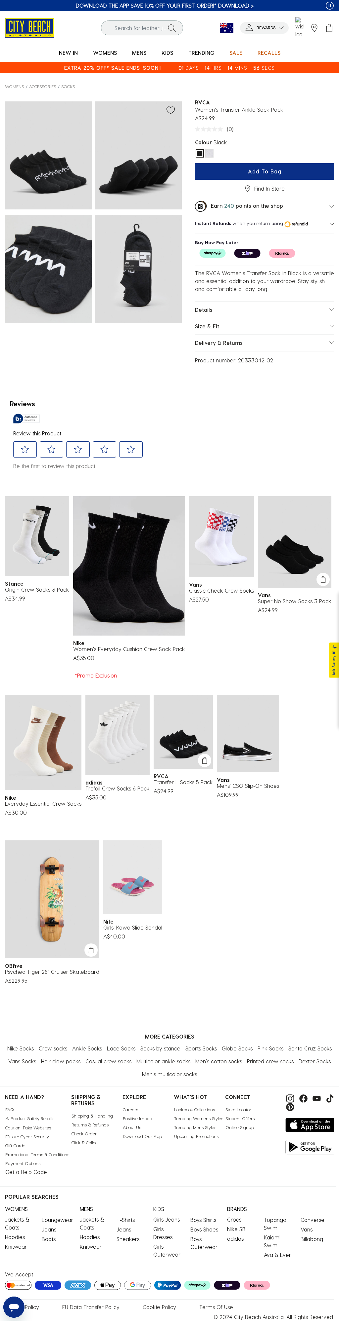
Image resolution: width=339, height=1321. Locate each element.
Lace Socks (121, 1048)
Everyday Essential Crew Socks (43, 803)
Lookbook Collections (194, 1109)
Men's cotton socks (218, 1061)
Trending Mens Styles (195, 1127)
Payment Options (22, 1163)
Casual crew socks (108, 1061)
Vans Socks (22, 1061)
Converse (312, 1220)
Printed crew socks (270, 1061)
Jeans (49, 1229)
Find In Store (269, 188)
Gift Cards (15, 1145)
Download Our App (142, 1136)
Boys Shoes (204, 1229)
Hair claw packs (60, 1061)
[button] (264, 28)
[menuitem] (68, 53)
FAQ (9, 1109)
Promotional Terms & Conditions (37, 1154)
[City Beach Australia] (29, 27)
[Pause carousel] (330, 5)
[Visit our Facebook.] (302, 1097)
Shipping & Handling (92, 1115)
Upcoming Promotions (196, 1136)
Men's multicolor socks (169, 1074)
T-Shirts (126, 1220)
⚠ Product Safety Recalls (29, 1118)
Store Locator (238, 1109)
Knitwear (16, 1246)
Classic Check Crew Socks (221, 590)
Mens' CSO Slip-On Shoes (248, 786)
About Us (132, 1127)
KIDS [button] (167, 53)
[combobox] (142, 27)
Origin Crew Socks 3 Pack (37, 589)
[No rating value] (210, 129)
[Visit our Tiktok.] (328, 1097)
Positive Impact (138, 1118)
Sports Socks (201, 1048)
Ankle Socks (87, 1048)
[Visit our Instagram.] (289, 1097)
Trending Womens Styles (198, 1118)
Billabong (312, 1239)
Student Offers (240, 1118)
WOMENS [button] (105, 53)
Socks (68, 86)
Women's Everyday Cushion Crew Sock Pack (129, 649)
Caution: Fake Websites (28, 1127)
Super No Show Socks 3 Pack (294, 601)
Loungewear (57, 1220)
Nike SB (236, 1229)
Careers (130, 1109)
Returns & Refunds (90, 1124)
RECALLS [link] (269, 53)
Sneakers (128, 1239)
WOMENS (14, 86)
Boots (49, 1239)
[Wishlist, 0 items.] (299, 27)
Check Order (84, 1133)
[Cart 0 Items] (329, 28)
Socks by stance (160, 1048)
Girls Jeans (166, 1219)
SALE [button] (235, 53)
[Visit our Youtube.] (315, 1097)
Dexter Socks (315, 1061)
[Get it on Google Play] (310, 1147)
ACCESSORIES (42, 86)
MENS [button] (139, 53)
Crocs (234, 1219)
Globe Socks (237, 1048)
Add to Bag (264, 171)
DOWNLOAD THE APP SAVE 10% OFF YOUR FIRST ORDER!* (165, 5)
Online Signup (239, 1127)
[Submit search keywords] (172, 27)
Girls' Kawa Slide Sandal (132, 927)
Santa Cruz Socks (310, 1048)
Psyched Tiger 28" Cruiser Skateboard (52, 972)
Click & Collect (85, 1142)
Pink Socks (270, 1048)
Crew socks (53, 1048)
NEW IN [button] (68, 53)
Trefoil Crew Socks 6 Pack (117, 788)
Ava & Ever (277, 1255)
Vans (307, 1229)
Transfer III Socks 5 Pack (183, 782)
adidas (235, 1238)
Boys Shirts (203, 1220)
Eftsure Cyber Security (27, 1136)
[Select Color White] (209, 153)
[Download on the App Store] (310, 1125)
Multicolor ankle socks (163, 1061)
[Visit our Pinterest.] (288, 1106)
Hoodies (15, 1237)
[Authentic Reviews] (26, 418)
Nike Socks (20, 1048)
